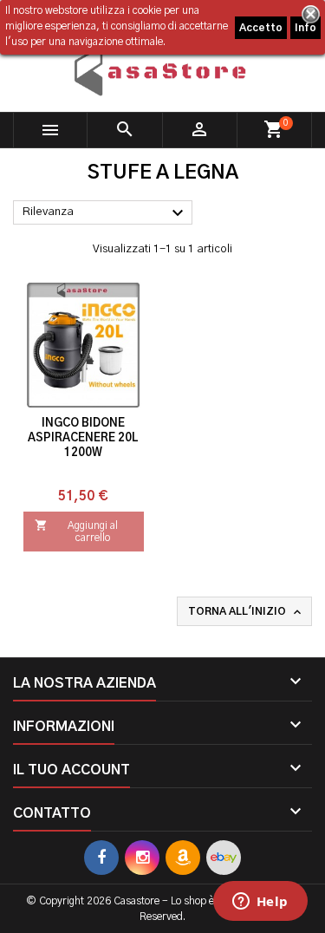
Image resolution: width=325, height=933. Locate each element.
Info (305, 28)
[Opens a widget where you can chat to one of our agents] (260, 902)
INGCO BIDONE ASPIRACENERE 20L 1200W (83, 438)
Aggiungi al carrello (76, 531)
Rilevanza (105, 213)
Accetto (261, 28)
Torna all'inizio (246, 612)
